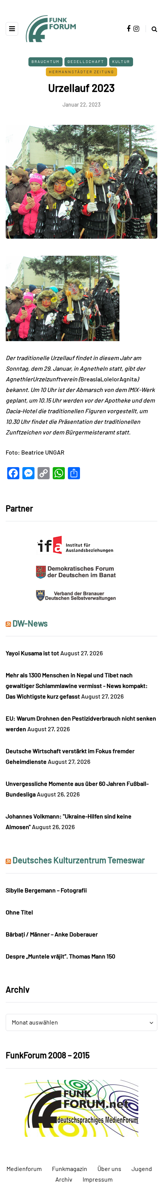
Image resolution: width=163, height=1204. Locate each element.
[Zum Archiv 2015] (81, 1107)
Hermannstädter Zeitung (81, 71)
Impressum (98, 1179)
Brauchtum (45, 61)
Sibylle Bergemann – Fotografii (46, 890)
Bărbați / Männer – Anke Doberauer (52, 934)
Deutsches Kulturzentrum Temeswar (79, 860)
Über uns (109, 1168)
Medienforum (24, 1168)
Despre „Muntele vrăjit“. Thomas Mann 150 (60, 956)
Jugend (142, 1168)
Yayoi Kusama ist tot (32, 652)
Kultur (121, 61)
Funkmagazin (69, 1168)
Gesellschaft (85, 61)
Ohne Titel (19, 912)
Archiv (63, 1179)
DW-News (30, 623)
